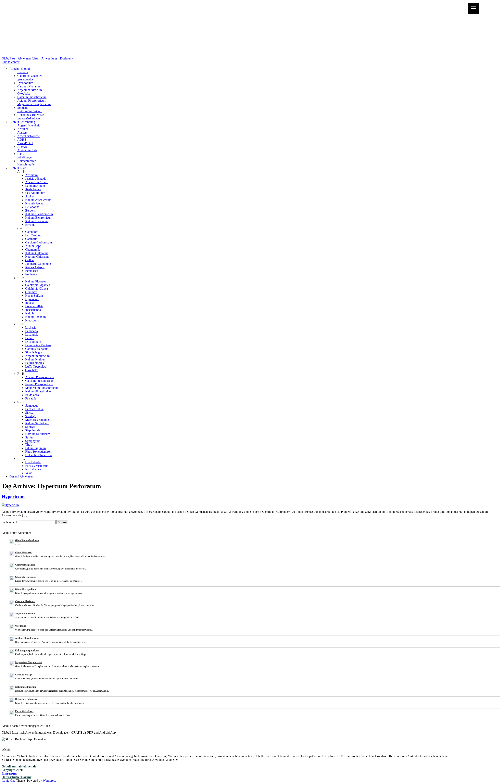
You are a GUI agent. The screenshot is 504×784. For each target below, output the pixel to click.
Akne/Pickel (25, 143)
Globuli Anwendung (22, 122)
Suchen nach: (10, 522)
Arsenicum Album (36, 182)
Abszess (22, 132)
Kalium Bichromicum (38, 217)
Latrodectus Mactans (38, 345)
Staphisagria (32, 430)
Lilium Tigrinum (35, 448)
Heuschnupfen (26, 164)
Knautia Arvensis (36, 203)
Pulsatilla (30, 398)
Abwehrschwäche (28, 136)
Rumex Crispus (34, 267)
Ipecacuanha (25, 79)
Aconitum (31, 175)
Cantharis (31, 239)
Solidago (22, 107)
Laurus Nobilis (34, 363)
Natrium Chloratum (37, 256)
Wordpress (49, 780)
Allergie (22, 146)
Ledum (29, 338)
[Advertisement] (252, 29)
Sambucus (31, 405)
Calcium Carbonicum (38, 242)
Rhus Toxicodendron (38, 451)
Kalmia (29, 313)
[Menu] (473, 8)
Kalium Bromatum (36, 221)
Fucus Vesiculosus (28, 118)
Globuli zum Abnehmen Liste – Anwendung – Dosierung (37, 58)
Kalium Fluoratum (36, 281)
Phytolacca (32, 395)
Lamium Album (35, 185)
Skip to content (11, 62)
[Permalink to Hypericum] (10, 505)
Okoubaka (23, 93)
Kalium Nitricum (35, 359)
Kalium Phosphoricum (39, 391)
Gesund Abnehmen (21, 476)
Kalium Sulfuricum (37, 423)
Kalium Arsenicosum (38, 200)
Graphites (31, 292)
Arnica (29, 196)
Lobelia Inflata (34, 306)
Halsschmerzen (26, 161)
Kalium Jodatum (35, 317)
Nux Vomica (33, 469)
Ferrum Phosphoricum (39, 384)
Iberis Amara (33, 189)
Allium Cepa (33, 246)
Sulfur (29, 437)
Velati (28, 473)
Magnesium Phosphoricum (34, 104)
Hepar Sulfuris (34, 295)
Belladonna (32, 207)
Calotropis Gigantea (29, 75)
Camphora (31, 231)
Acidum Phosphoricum (31, 100)
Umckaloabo (33, 462)
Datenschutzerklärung (17, 777)
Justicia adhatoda (35, 178)
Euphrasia (31, 274)
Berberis (22, 72)
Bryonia (30, 224)
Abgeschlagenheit (28, 125)
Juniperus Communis (38, 263)
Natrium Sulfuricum (29, 111)
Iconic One (8, 780)
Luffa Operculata (35, 366)
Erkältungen (24, 157)
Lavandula (31, 334)
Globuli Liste (17, 168)
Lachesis (30, 327)
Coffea (29, 260)
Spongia (30, 426)
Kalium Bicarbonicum (39, 214)
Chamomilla (32, 249)
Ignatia (29, 302)
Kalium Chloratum (36, 253)
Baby (20, 153)
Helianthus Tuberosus (30, 114)
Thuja (28, 444)
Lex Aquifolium (35, 192)
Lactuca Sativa (34, 409)
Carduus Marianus (28, 86)
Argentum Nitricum (29, 90)
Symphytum (32, 441)
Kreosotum (32, 320)
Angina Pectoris (27, 150)
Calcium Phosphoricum (31, 97)
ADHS (21, 139)
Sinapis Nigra (33, 352)
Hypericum (32, 299)
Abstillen (23, 129)
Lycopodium (25, 83)
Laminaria (31, 331)
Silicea (29, 412)
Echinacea (31, 270)
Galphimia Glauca (36, 288)
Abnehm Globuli (20, 68)
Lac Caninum (33, 235)
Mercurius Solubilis (37, 419)
